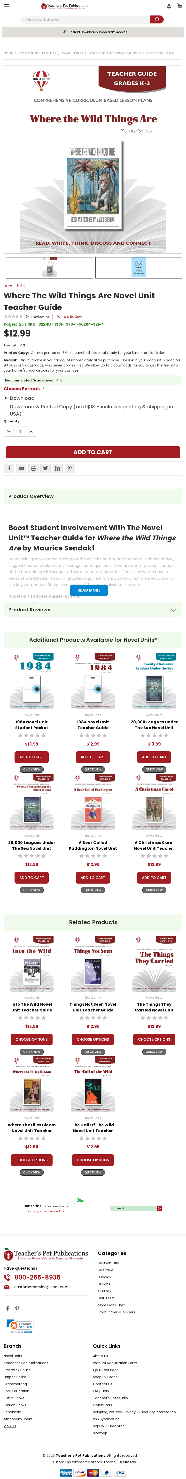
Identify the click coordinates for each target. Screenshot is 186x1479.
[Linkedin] (57, 468)
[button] (20, 1326)
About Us (100, 1356)
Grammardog (15, 1384)
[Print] (33, 468)
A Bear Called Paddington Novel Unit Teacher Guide (93, 848)
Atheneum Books (18, 1419)
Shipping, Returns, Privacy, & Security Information (134, 1412)
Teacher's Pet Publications (26, 1363)
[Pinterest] (69, 468)
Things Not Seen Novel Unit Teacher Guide (93, 1007)
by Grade (105, 1270)
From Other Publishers (116, 1312)
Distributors (102, 1405)
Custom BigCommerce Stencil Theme (83, 1462)
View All (10, 1426)
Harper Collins (15, 1377)
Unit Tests (106, 1298)
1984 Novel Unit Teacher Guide (93, 725)
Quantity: (12, 421)
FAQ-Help (101, 1391)
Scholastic (12, 1412)
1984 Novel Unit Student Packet (31, 725)
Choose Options (32, 1039)
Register (117, 1426)
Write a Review (69, 316)
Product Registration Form (115, 1363)
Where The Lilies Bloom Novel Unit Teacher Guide (32, 1130)
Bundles (104, 1277)
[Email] (21, 468)
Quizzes (104, 1291)
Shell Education (16, 1391)
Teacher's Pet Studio (110, 1398)
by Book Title (108, 1263)
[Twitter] (45, 468)
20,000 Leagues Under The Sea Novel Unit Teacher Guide (31, 848)
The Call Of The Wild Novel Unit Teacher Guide (93, 1130)
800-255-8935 (37, 1277)
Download (22, 398)
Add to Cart (31, 757)
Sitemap (100, 1433)
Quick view (31, 769)
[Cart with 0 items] (178, 6)
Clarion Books (15, 1405)
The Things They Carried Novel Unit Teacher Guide (154, 1010)
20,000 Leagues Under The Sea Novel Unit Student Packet (154, 727)
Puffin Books (14, 1398)
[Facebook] (9, 468)
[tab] (93, 496)
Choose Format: (24, 389)
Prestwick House (17, 1370)
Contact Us (102, 1384)
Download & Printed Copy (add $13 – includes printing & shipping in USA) (91, 410)
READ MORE (89, 590)
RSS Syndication (106, 1419)
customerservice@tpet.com (41, 1287)
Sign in (99, 1426)
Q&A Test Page (106, 1370)
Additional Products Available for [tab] (93, 640)
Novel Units (13, 1356)
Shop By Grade (105, 1377)
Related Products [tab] (93, 922)
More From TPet (111, 1305)
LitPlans (104, 1284)
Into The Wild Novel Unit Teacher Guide (31, 1007)
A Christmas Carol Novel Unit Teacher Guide (154, 848)
